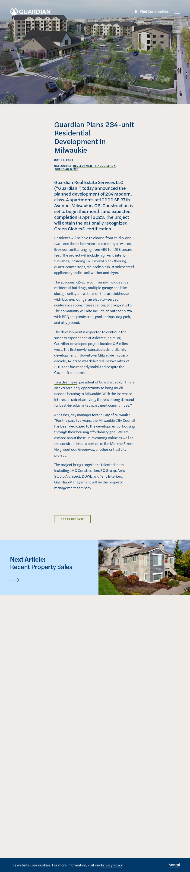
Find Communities (152, 11)
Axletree (99, 337)
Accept (174, 864)
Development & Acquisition (94, 165)
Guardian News (66, 169)
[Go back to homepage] (30, 12)
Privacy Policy (112, 865)
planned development (76, 193)
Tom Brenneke (65, 382)
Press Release (72, 519)
